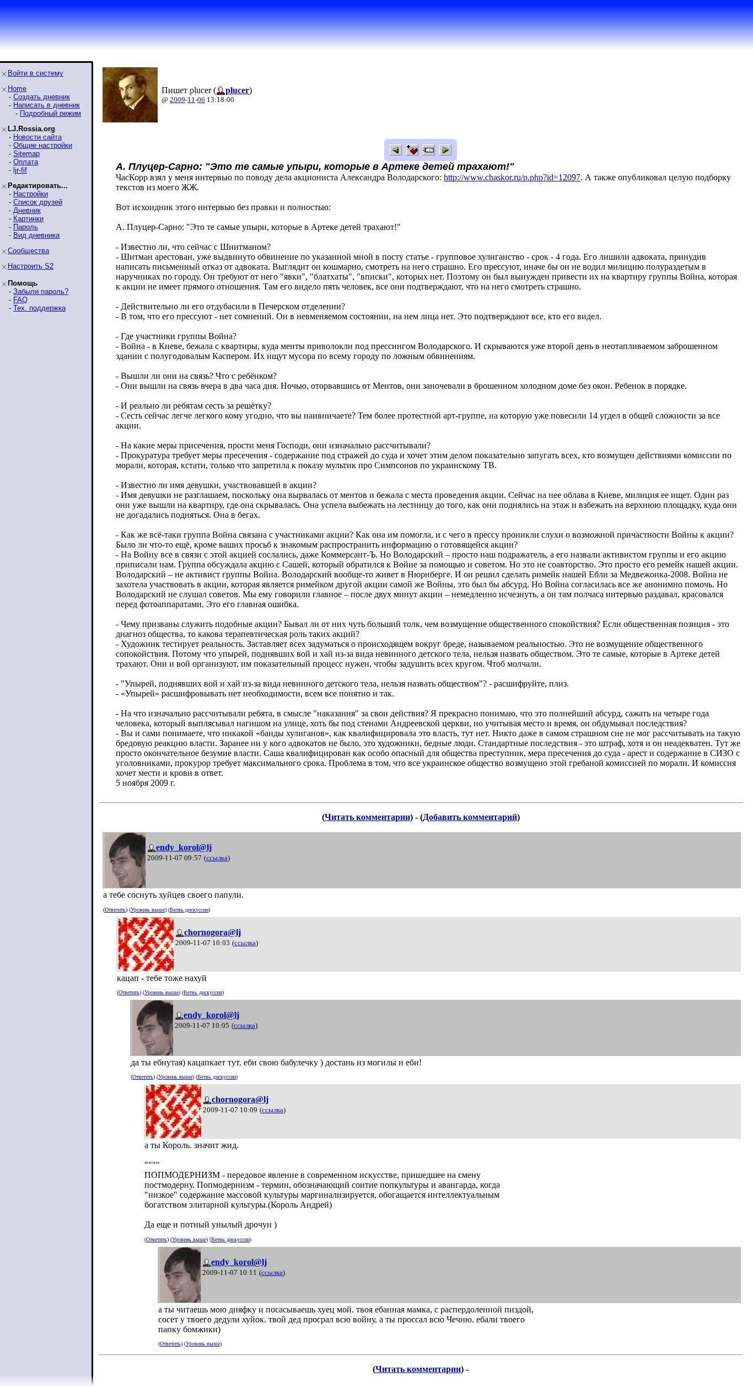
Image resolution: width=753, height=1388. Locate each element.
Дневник (27, 210)
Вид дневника (36, 235)
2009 (177, 99)
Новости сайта (37, 137)
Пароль (25, 227)
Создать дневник (41, 97)
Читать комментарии (367, 817)
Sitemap (26, 153)
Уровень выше (148, 910)
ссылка (217, 858)
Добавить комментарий (470, 817)
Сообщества (28, 250)
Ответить (115, 910)
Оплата (25, 162)
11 (191, 99)
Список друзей (37, 202)
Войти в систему (35, 73)
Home (17, 88)
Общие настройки (42, 145)
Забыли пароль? (40, 291)
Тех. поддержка (39, 308)
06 (201, 99)
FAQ (20, 300)
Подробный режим (50, 113)
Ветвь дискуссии (189, 910)
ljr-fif (20, 170)
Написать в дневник (46, 105)
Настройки (30, 194)
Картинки (28, 219)
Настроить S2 (30, 266)
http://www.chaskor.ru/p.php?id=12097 (512, 177)
